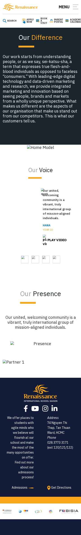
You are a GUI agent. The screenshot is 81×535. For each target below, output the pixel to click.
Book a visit (43, 21)
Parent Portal (58, 21)
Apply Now (30, 21)
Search (11, 21)
